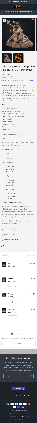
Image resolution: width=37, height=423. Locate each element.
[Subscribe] (31, 376)
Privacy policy (26, 413)
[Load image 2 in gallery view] (18, 58)
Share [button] (5, 246)
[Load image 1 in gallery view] (7, 58)
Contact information (19, 419)
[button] (4, 7)
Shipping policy (25, 416)
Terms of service (14, 416)
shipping (17, 338)
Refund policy (17, 413)
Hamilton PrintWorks (17, 410)
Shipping (4, 77)
